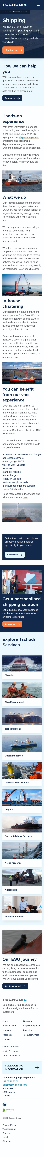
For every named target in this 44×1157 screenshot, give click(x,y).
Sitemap (6, 1141)
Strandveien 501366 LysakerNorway (9, 1092)
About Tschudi (9, 1025)
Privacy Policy (9, 1125)
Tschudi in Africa (31, 1035)
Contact (6, 1039)
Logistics (27, 1030)
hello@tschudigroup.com (14, 1085)
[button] (38, 4)
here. (13, 433)
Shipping (27, 1021)
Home (5, 1021)
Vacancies (7, 1035)
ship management (29, 137)
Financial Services (11, 1055)
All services (6, 12)
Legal (5, 1137)
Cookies (6, 1133)
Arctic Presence (10, 1051)
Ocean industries (10, 1046)
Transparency (9, 1129)
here (25, 497)
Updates (6, 1030)
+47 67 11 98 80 (10, 1081)
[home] (14, 4)
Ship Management (32, 1025)
